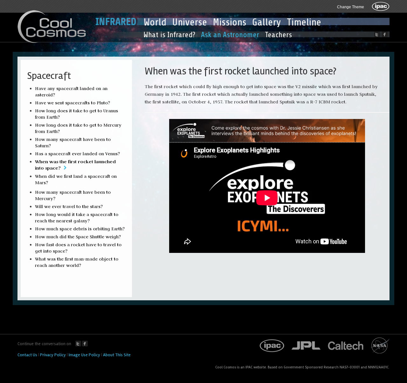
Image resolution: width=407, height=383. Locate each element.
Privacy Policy (53, 355)
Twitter (78, 343)
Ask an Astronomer (230, 35)
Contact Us (27, 355)
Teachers (278, 35)
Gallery (266, 22)
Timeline (304, 22)
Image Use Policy (84, 355)
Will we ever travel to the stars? (69, 206)
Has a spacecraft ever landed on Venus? (77, 154)
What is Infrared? (169, 35)
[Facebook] (385, 34)
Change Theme (350, 7)
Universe (189, 22)
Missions (229, 22)
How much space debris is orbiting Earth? (80, 229)
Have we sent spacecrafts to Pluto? (72, 103)
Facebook (85, 343)
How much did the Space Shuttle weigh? (78, 237)
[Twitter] (377, 34)
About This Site (117, 355)
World (155, 22)
